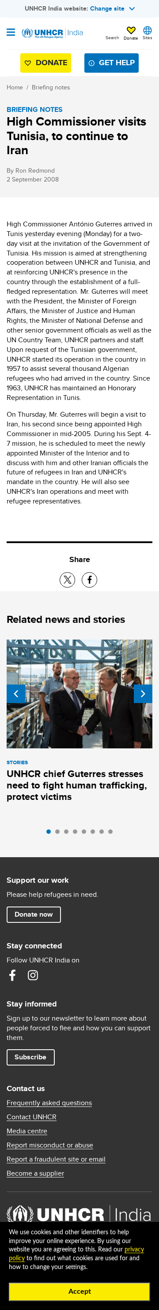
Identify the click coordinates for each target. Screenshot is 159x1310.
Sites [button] (147, 37)
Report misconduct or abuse (50, 1145)
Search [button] (112, 37)
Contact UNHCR (32, 1117)
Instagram (32, 975)
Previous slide (16, 694)
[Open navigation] (11, 33)
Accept (79, 1291)
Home (15, 87)
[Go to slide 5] (86, 833)
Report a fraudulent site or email (56, 1159)
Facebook (12, 975)
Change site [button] (107, 8)
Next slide (143, 694)
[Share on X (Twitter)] (67, 580)
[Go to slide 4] (77, 833)
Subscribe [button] (30, 1057)
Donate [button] (131, 38)
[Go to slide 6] (95, 833)
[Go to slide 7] (103, 833)
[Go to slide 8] (112, 833)
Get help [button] (117, 62)
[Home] (52, 33)
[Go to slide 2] (59, 833)
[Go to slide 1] (50, 833)
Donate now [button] (34, 914)
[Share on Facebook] (89, 580)
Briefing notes (51, 87)
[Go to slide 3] (68, 833)
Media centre (27, 1131)
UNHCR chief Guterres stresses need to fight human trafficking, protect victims (77, 785)
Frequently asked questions (49, 1103)
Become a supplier (35, 1173)
